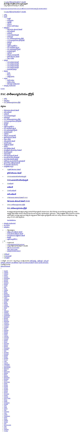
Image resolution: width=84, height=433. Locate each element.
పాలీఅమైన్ (10, 36)
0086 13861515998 (12, 249)
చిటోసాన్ (9, 53)
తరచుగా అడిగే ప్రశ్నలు (13, 26)
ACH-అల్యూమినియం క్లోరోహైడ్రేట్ (15, 40)
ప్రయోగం (9, 24)
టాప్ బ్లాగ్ (46, 261)
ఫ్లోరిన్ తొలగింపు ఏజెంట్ (13, 56)
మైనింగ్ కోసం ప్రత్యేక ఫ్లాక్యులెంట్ (12, 162)
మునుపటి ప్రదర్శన (12, 69)
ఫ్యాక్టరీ (9, 18)
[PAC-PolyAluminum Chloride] (16, 204)
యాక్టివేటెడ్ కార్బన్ (8, 166)
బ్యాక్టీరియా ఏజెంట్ (8, 144)
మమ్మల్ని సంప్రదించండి (10, 85)
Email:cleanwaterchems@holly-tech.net (11, 8)
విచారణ (9, 220)
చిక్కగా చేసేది (10, 58)
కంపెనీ (5, 16)
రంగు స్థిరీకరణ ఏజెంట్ (9, 148)
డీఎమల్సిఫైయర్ (8, 152)
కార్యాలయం (10, 20)
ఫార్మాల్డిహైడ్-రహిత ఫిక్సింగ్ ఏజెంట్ (12, 150)
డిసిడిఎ (6, 146)
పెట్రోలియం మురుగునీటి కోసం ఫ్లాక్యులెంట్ (14, 161)
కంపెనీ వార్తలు (10, 80)
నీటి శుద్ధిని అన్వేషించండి (13, 83)
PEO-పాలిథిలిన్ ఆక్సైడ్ (13, 47)
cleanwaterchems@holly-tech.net (15, 244)
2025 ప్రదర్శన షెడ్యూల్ (13, 64)
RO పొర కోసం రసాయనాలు (11, 164)
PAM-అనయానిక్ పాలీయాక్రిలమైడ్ (17, 180)
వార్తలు (5, 78)
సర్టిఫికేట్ (9, 22)
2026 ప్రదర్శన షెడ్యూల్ (13, 62)
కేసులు (9, 74)
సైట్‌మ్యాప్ (40, 261)
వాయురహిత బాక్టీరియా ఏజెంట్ (15, 233)
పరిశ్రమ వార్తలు (11, 82)
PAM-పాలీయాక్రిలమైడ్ (13, 35)
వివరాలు (13, 220)
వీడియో (6, 71)
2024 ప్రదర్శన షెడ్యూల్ (13, 65)
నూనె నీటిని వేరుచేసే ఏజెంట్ (11, 159)
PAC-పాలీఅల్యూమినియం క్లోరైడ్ (15, 38)
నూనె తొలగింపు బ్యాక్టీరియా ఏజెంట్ (16, 235)
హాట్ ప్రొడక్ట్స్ (33, 261)
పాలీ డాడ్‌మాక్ (11, 31)
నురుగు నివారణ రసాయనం (41, 262)
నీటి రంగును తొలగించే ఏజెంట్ (14, 29)
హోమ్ (5, 15)
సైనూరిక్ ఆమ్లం (7, 143)
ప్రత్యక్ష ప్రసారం (10, 76)
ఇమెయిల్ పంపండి (5, 266)
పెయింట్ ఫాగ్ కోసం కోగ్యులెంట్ (11, 157)
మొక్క (8, 73)
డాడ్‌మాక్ (9, 33)
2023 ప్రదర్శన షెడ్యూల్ (13, 67)
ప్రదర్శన (6, 60)
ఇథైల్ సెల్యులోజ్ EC (12, 45)
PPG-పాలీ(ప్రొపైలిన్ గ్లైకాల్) (14, 49)
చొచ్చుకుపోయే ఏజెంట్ (9, 141)
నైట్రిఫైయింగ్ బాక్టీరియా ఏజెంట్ (14, 232)
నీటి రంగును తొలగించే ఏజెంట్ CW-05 (18, 201)
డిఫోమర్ (9, 42)
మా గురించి (7, 225)
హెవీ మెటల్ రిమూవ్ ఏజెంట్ (11, 155)
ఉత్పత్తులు (6, 27)
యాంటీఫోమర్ (14, 262)
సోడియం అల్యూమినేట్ (13, 54)
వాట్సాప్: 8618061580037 (40, 8)
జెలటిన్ (9, 44)
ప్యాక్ (20, 262)
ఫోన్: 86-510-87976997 (27, 8)
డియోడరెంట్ (7, 153)
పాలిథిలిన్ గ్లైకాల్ (11, 51)
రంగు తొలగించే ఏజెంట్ (28, 262)
